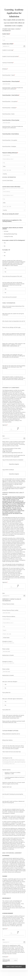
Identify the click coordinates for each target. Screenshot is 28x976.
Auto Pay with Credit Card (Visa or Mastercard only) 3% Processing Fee (13, 802)
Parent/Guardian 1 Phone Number (10, 81)
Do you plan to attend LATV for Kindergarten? (13, 240)
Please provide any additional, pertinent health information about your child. (13, 721)
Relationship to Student (8, 655)
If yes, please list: (6, 692)
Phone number (6, 649)
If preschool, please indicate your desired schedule (12, 228)
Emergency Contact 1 (7, 641)
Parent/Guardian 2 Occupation (9, 140)
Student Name (6, 34)
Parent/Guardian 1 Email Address (10, 95)
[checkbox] (2, 231)
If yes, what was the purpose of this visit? (12, 276)
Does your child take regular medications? (12, 698)
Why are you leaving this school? (10, 214)
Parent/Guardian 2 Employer (9, 146)
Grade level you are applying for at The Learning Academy (12, 220)
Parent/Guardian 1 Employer (9, 107)
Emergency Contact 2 (7, 661)
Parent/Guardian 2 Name (8, 114)
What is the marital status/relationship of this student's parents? (13, 306)
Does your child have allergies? (9, 681)
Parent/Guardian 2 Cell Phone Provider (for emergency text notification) (12, 127)
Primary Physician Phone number (10, 610)
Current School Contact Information (11, 186)
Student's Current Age (7, 50)
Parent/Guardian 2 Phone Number (10, 120)
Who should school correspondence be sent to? (13, 321)
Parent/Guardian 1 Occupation (9, 101)
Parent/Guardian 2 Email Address (10, 134)
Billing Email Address (7, 740)
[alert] (14, 46)
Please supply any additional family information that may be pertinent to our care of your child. (13, 334)
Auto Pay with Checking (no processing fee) (12, 794)
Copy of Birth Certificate (8, 469)
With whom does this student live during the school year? (13, 314)
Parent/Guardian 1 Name (8, 75)
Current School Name (7, 180)
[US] (14, 637)
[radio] (2, 242)
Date (3, 436)
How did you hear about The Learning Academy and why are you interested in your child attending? (13, 367)
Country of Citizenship (7, 62)
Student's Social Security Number (10, 56)
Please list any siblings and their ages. (11, 327)
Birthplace (4, 69)
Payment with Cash (7, 787)
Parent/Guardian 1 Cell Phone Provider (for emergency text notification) (12, 88)
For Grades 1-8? (6, 250)
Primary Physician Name (8, 604)
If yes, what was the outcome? (9, 297)
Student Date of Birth (7, 43)
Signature (4, 425)
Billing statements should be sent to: (11, 734)
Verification (5, 956)
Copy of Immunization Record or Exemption (12, 460)
